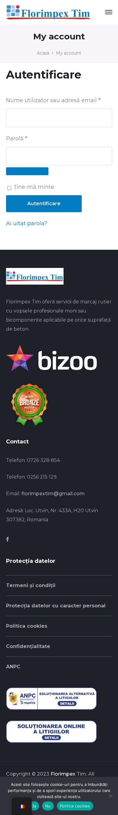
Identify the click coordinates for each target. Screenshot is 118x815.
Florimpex (63, 774)
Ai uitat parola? (26, 223)
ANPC (13, 667)
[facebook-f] (7, 539)
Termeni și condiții (30, 585)
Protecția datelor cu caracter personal (56, 606)
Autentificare (44, 203)
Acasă (43, 53)
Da (33, 805)
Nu (48, 805)
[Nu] (110, 796)
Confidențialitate (28, 646)
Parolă (32, 138)
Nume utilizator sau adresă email (59, 100)
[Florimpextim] (48, 11)
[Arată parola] (27, 171)
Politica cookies (26, 626)
